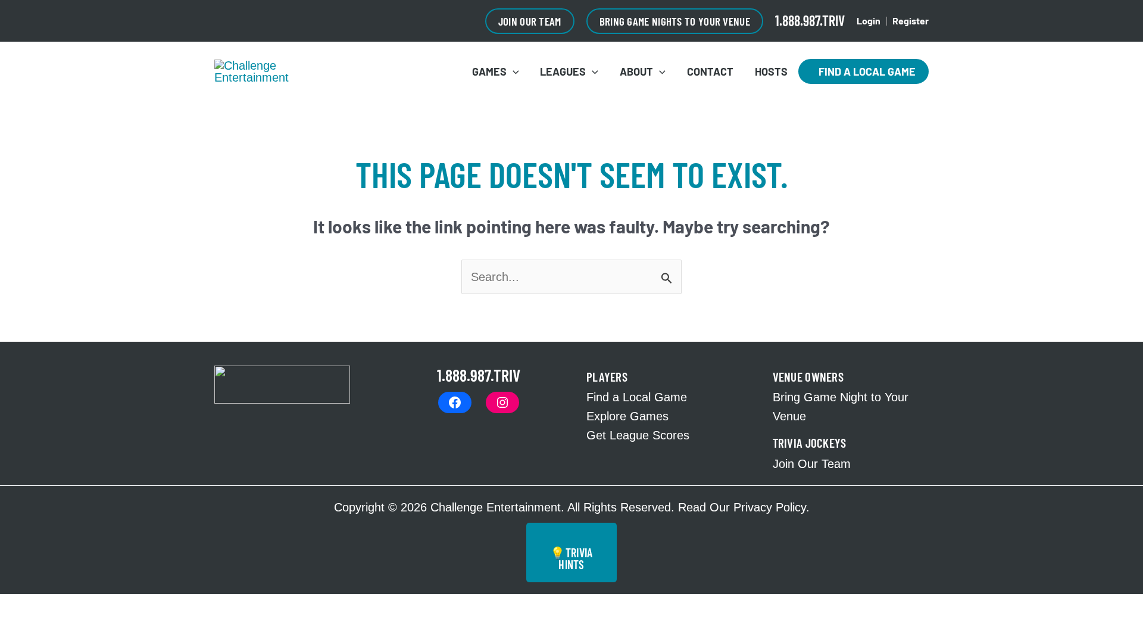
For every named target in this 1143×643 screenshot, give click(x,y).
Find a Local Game (863, 71)
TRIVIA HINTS (571, 558)
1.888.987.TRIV (810, 20)
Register (910, 20)
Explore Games (627, 416)
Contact (710, 71)
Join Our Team (812, 463)
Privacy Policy (769, 507)
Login (868, 20)
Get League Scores (637, 435)
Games (489, 71)
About (636, 71)
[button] (529, 21)
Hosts (771, 71)
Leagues (563, 71)
